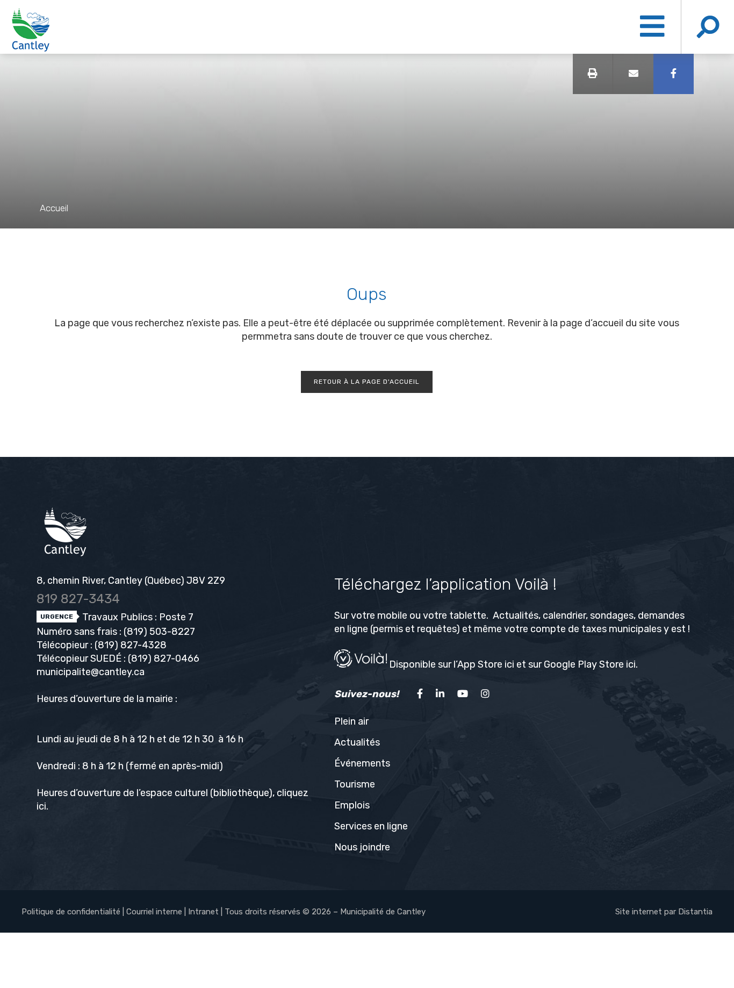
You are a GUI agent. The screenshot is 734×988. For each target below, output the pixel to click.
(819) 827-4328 (131, 645)
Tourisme (354, 784)
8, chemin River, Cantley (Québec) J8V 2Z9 (131, 580)
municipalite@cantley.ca (91, 672)
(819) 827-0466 (163, 658)
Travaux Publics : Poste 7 (136, 617)
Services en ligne (371, 826)
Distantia (695, 912)
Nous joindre (362, 847)
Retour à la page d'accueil (367, 381)
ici (41, 806)
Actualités (357, 742)
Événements (362, 763)
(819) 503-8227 (159, 632)
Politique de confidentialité (70, 912)
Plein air (351, 721)
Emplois (352, 805)
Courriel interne (154, 912)
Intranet (203, 912)
